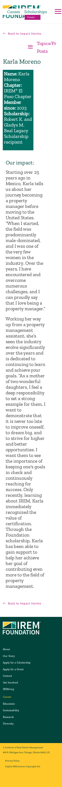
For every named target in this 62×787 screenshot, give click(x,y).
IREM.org (8, 689)
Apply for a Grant (13, 669)
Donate (31, 17)
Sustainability (11, 710)
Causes (13, 11)
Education (9, 703)
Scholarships (35, 11)
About (28, 7)
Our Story (9, 656)
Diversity (8, 723)
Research (8, 717)
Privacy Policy (12, 760)
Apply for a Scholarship (16, 662)
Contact (7, 675)
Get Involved (10, 682)
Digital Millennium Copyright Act (22, 766)
